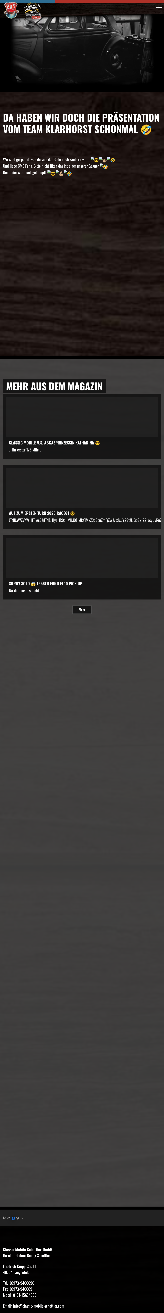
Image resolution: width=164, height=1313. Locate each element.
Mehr (82, 609)
